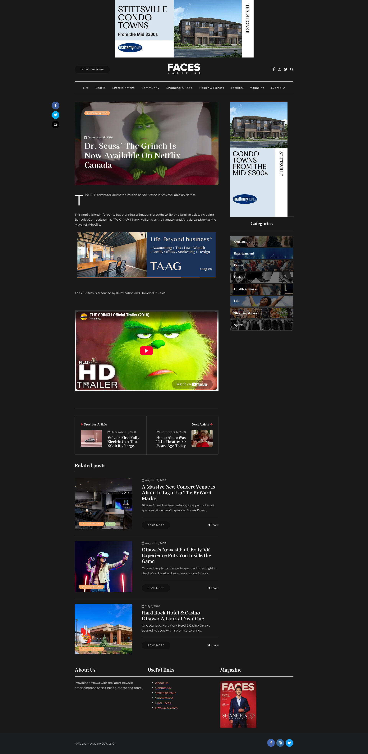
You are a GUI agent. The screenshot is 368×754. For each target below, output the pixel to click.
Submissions (164, 698)
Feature (113, 648)
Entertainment (123, 88)
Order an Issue (165, 693)
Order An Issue (92, 69)
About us (161, 683)
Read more (156, 525)
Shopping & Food (179, 88)
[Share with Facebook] (55, 105)
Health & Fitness (211, 88)
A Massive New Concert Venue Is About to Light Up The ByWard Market (178, 492)
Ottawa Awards (166, 708)
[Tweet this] (55, 115)
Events (276, 88)
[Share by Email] (55, 124)
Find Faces (163, 703)
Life (86, 88)
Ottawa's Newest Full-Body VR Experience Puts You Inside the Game (176, 555)
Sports (100, 88)
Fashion (237, 88)
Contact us (163, 688)
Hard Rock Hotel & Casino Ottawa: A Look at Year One (173, 615)
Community (150, 88)
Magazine (257, 88)
